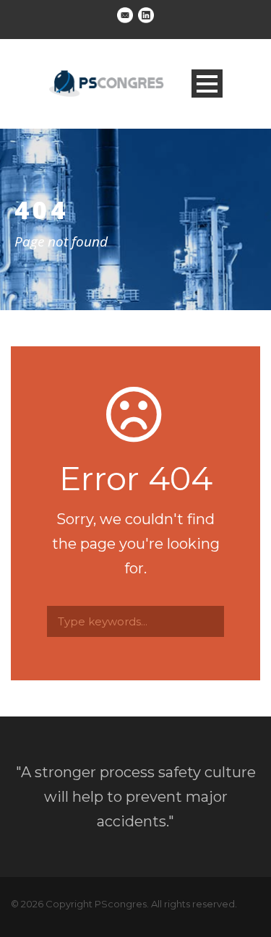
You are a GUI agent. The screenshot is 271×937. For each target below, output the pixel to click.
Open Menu (207, 83)
